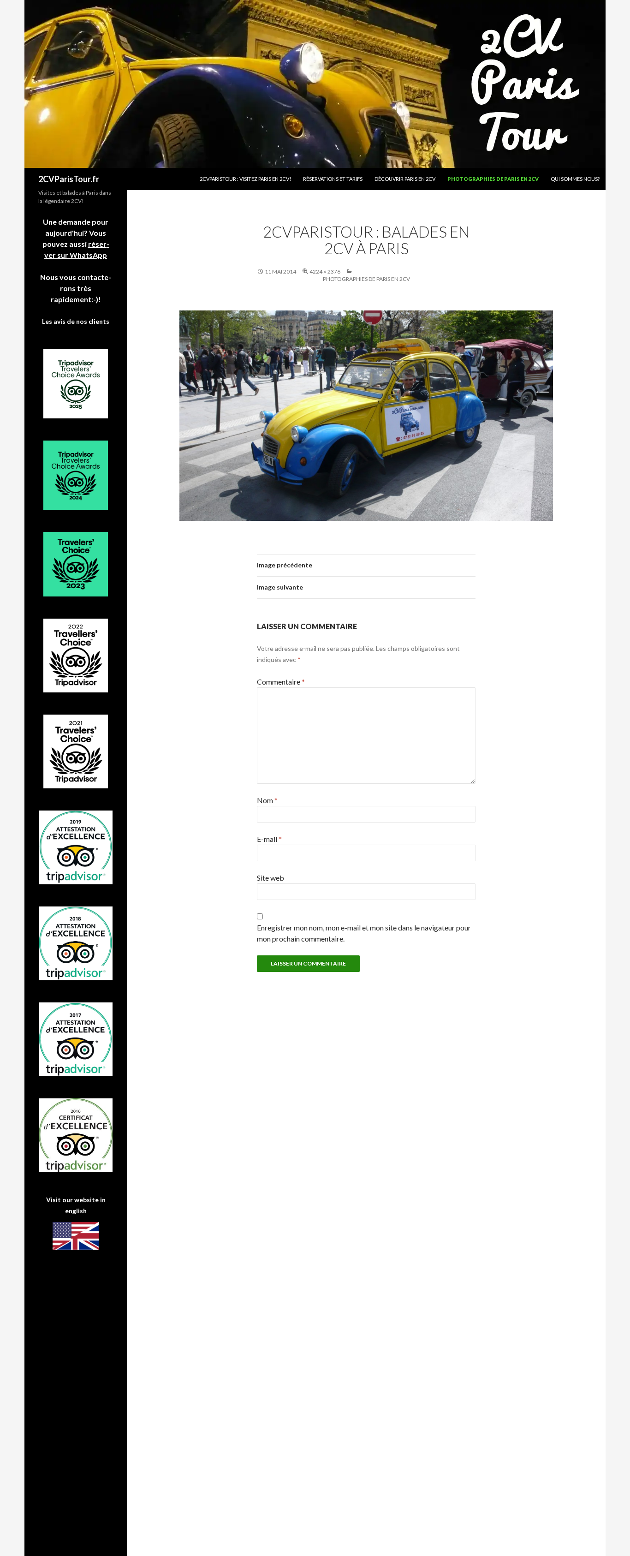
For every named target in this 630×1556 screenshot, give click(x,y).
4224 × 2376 (324, 271)
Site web (270, 877)
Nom (267, 800)
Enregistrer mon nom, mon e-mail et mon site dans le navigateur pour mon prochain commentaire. (364, 933)
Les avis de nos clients (75, 321)
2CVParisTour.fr (68, 179)
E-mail (269, 839)
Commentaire (281, 681)
